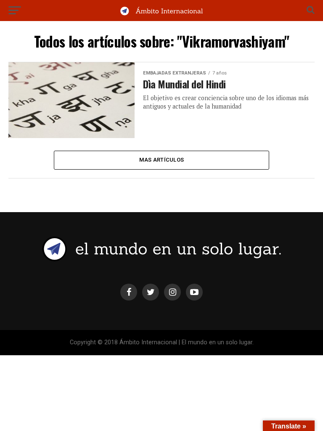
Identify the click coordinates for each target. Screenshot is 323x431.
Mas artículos (161, 160)
